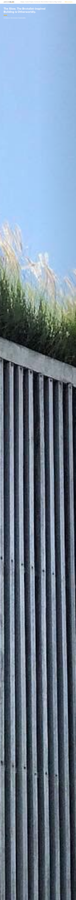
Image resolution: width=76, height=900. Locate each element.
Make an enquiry (68, 1)
